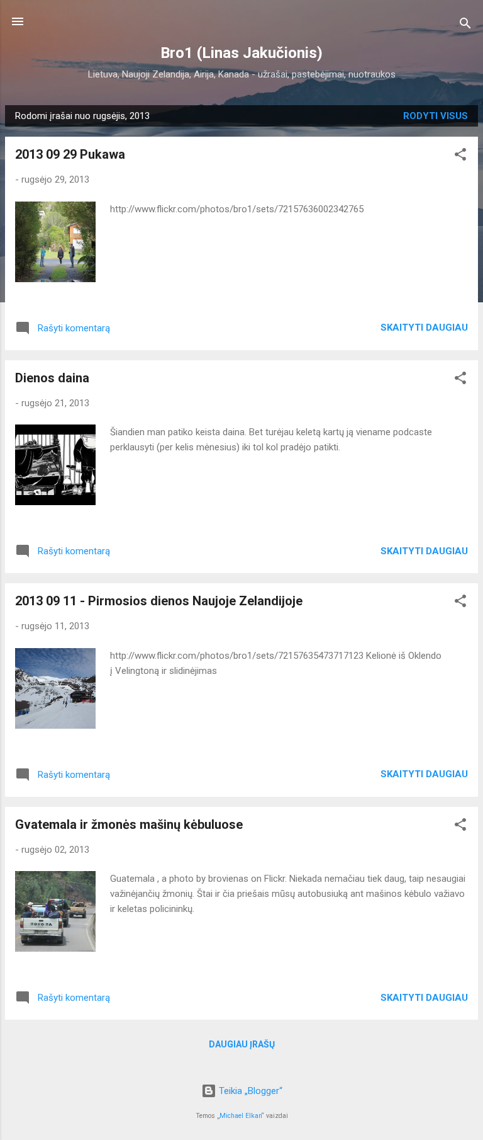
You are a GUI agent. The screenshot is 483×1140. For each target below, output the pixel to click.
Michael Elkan (240, 1116)
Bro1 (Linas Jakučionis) (241, 53)
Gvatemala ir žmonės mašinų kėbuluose (129, 824)
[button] (460, 156)
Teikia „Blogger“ (249, 1091)
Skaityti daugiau (424, 327)
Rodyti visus (435, 116)
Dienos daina (52, 377)
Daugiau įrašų (242, 1044)
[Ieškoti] (465, 25)
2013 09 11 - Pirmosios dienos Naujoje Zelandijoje (159, 600)
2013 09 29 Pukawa (70, 154)
